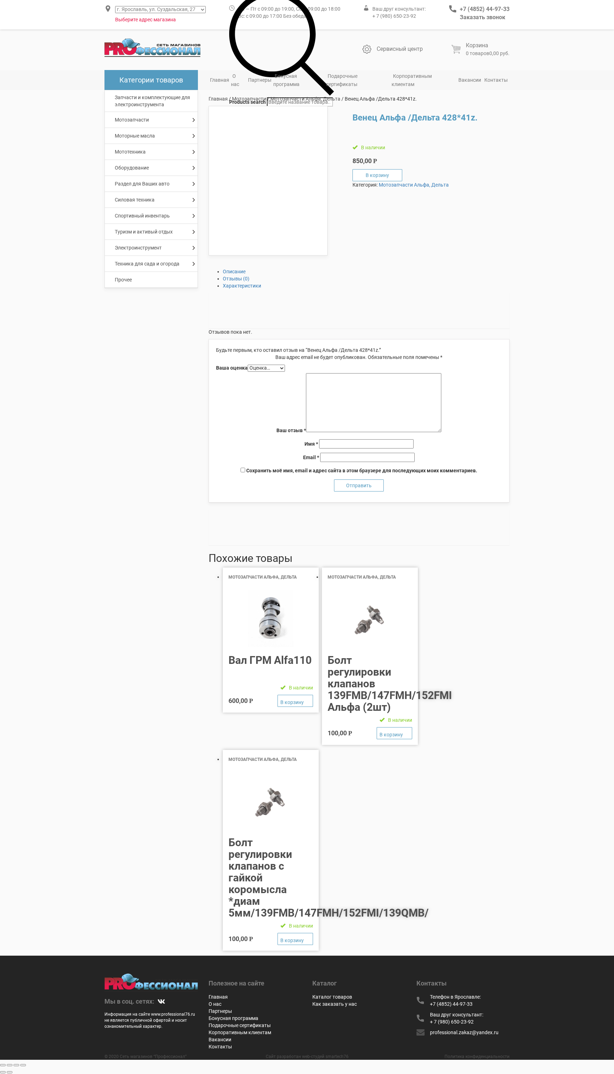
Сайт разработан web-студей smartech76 (307, 1056)
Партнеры (259, 80)
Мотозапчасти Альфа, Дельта (305, 99)
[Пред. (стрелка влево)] (3, 1072)
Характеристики (242, 286)
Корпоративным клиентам (412, 80)
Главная (219, 80)
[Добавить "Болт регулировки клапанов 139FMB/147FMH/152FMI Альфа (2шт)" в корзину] (394, 733)
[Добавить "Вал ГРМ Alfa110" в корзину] (295, 701)
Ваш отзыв (291, 430)
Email (311, 457)
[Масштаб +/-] (23, 1065)
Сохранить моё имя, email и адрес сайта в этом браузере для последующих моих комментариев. (361, 470)
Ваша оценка (232, 368)
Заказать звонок (482, 17)
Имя (311, 444)
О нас (235, 80)
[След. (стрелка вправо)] (9, 1072)
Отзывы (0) (236, 278)
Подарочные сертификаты (341, 80)
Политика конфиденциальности (477, 1056)
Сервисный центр (400, 48)
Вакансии (469, 80)
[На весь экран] (16, 1065)
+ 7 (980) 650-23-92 (394, 16)
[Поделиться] (9, 1065)
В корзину (377, 175)
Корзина (477, 45)
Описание (234, 271)
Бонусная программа (286, 80)
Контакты (496, 80)
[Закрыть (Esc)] (3, 1065)
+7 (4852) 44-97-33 (485, 9)
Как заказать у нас (334, 1004)
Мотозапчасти (249, 99)
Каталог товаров (332, 997)
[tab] (366, 271)
